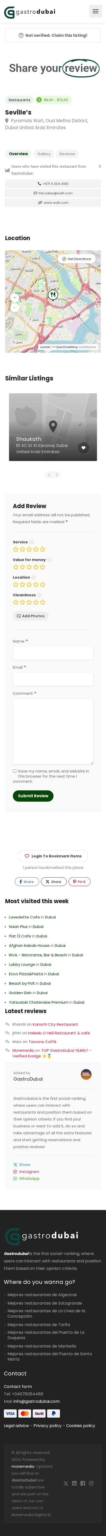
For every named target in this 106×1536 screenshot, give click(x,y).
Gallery (43, 153)
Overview (18, 153)
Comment (25, 693)
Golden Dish (20, 992)
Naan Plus (18, 926)
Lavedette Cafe (24, 917)
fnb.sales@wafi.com (55, 193)
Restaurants (19, 100)
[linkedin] (74, 1484)
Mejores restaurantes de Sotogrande (44, 1303)
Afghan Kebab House (29, 945)
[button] (14, 297)
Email (19, 667)
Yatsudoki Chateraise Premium (38, 1002)
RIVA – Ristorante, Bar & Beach (38, 955)
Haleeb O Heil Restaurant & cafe (59, 1033)
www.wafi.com (55, 202)
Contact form (18, 1386)
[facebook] (83, 1484)
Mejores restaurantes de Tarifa (38, 1325)
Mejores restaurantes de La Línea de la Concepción (46, 1313)
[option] (53, 431)
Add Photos (33, 616)
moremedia (23, 1466)
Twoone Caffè (42, 1041)
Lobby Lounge (22, 964)
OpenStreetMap (66, 347)
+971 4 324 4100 (55, 183)
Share (28, 881)
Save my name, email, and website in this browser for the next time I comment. (51, 776)
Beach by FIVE (22, 983)
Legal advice (16, 1426)
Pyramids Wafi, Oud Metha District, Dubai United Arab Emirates (46, 124)
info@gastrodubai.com (37, 1401)
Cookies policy (80, 1426)
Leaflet (45, 347)
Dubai (50, 917)
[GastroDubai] (29, 12)
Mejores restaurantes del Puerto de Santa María (49, 1356)
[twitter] (66, 1484)
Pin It (81, 881)
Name (20, 641)
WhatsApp (29, 1178)
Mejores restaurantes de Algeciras (42, 1295)
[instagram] (91, 1484)
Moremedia (23, 1050)
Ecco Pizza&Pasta (26, 974)
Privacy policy (47, 1426)
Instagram (29, 1171)
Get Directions (79, 258)
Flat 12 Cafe (20, 936)
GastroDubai (28, 1079)
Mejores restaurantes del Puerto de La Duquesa (45, 1335)
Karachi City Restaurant (55, 1024)
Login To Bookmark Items (57, 856)
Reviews (67, 153)
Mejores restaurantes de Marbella (41, 1346)
